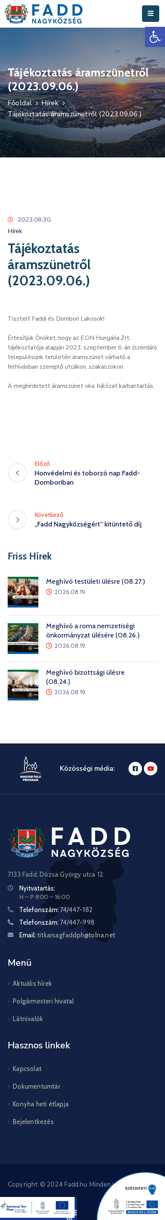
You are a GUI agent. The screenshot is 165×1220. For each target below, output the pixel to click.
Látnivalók (28, 1019)
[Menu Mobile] (150, 13)
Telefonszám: (55, 910)
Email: (67, 935)
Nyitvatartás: (37, 888)
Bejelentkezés (33, 1122)
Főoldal (20, 103)
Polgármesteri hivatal (43, 1001)
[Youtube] (150, 768)
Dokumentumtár (36, 1086)
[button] (155, 37)
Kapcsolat (27, 1069)
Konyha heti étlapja (41, 1104)
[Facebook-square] (135, 768)
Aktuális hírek (32, 983)
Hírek (50, 103)
